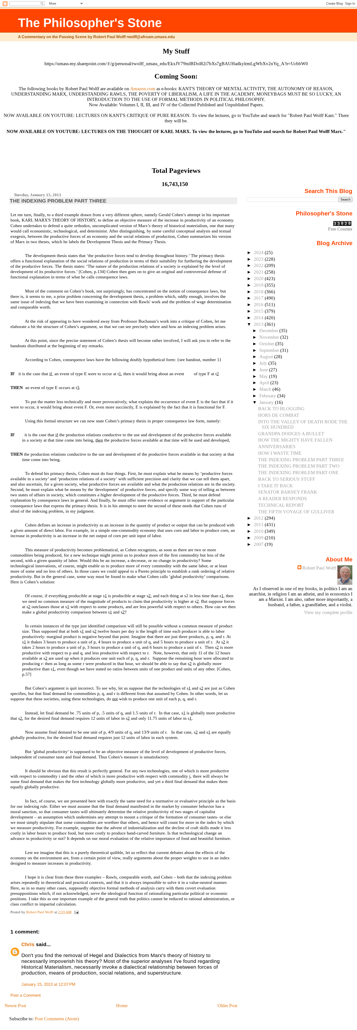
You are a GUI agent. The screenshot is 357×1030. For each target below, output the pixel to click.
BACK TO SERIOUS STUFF (286, 479)
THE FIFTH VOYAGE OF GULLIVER (296, 511)
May (264, 376)
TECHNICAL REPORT (281, 505)
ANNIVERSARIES (277, 446)
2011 (259, 524)
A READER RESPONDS (282, 498)
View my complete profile (328, 612)
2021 (259, 272)
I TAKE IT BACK (275, 485)
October (267, 343)
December (269, 330)
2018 (259, 291)
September (269, 350)
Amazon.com (142, 88)
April (264, 382)
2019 (259, 285)
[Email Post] (76, 912)
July (263, 363)
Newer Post (15, 1005)
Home (122, 1005)
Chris (27, 944)
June (264, 369)
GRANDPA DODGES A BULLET (291, 433)
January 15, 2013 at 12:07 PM (48, 984)
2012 (259, 518)
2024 (259, 252)
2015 (259, 311)
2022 (259, 265)
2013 (259, 324)
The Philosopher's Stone (90, 23)
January (267, 402)
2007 (259, 544)
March (265, 389)
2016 (259, 304)
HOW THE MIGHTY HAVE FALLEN (295, 440)
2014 (259, 317)
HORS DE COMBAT (278, 415)
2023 (259, 259)
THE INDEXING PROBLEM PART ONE (298, 472)
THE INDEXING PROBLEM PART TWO (299, 466)
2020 (259, 278)
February (268, 395)
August (266, 356)
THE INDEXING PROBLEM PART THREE (301, 459)
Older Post (227, 1005)
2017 (259, 298)
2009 (259, 537)
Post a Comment (25, 995)
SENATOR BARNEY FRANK (287, 492)
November (269, 337)
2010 (259, 531)
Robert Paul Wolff (319, 567)
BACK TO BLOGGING (281, 408)
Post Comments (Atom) (57, 1018)
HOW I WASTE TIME (280, 453)
